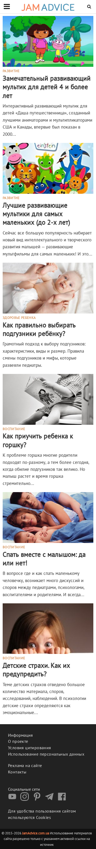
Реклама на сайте (25, 765)
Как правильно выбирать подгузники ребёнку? (39, 329)
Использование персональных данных (46, 754)
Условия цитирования (29, 747)
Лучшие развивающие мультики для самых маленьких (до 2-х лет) (36, 214)
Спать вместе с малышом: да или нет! (44, 558)
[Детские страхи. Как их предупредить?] (48, 628)
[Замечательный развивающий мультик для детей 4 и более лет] (48, 41)
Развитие (11, 71)
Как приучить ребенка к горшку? (38, 440)
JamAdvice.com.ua (35, 833)
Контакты (17, 771)
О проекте (18, 741)
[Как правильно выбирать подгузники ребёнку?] (48, 288)
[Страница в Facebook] (63, 799)
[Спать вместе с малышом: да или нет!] (48, 517)
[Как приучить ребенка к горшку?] (48, 399)
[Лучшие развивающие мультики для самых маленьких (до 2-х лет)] (48, 168)
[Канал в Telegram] (50, 799)
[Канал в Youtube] (13, 799)
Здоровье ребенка (19, 318)
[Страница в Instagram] (25, 799)
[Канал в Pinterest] (38, 799)
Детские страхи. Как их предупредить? (36, 669)
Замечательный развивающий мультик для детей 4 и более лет (47, 87)
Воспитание (14, 429)
